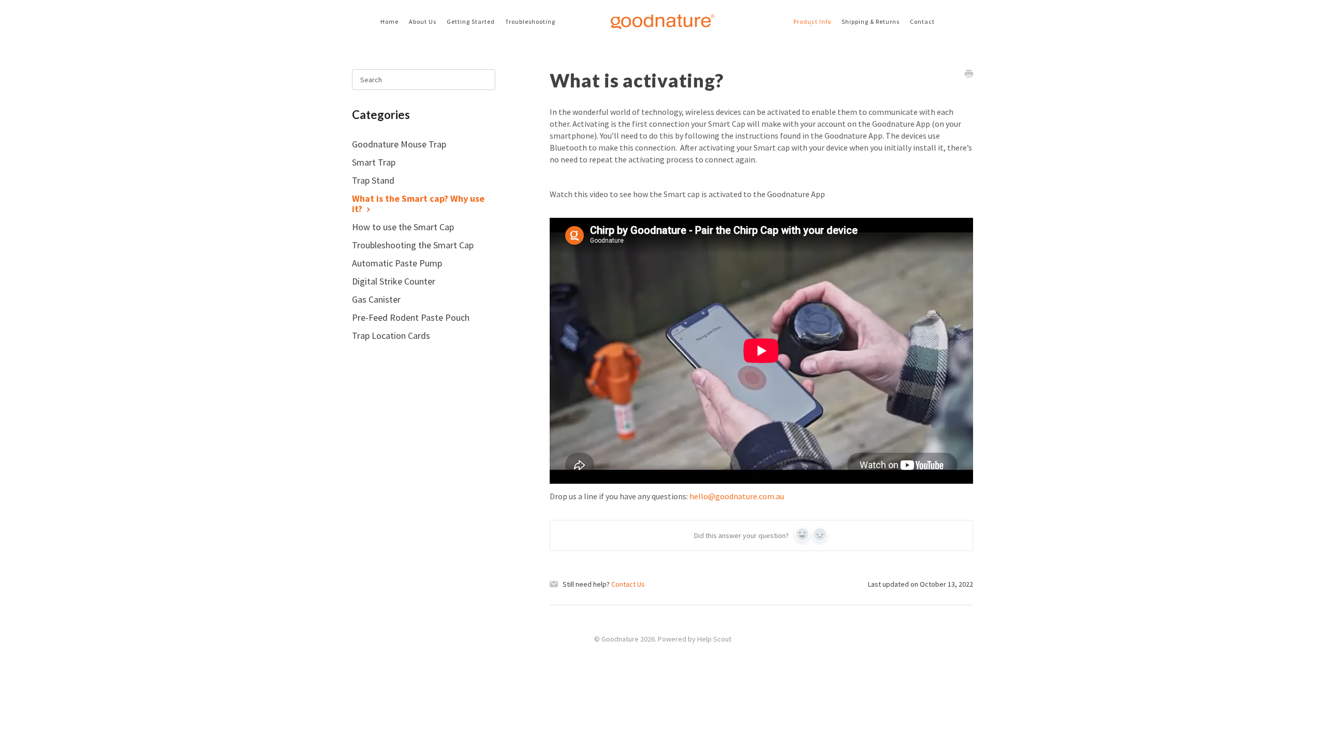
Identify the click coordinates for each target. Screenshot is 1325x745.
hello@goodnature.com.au (736, 496)
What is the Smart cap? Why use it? (418, 203)
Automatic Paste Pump (398, 263)
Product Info (812, 21)
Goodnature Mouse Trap (400, 144)
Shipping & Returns (871, 21)
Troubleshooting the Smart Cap (414, 245)
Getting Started (471, 21)
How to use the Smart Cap (404, 227)
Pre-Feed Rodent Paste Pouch (412, 317)
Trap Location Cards (392, 335)
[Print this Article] (969, 75)
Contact (922, 21)
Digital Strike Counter (394, 281)
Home (389, 21)
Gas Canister (377, 299)
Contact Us (628, 584)
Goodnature (620, 639)
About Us (422, 21)
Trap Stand (374, 180)
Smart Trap (375, 162)
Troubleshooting (530, 21)
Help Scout (714, 639)
